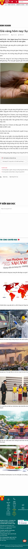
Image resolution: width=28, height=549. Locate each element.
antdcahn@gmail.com (23, 509)
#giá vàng (5, 176)
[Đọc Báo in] (17, 1)
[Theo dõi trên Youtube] (12, 2)
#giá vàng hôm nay (14, 176)
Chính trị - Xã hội (20, 4)
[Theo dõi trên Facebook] (10, 2)
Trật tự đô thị (11, 4)
